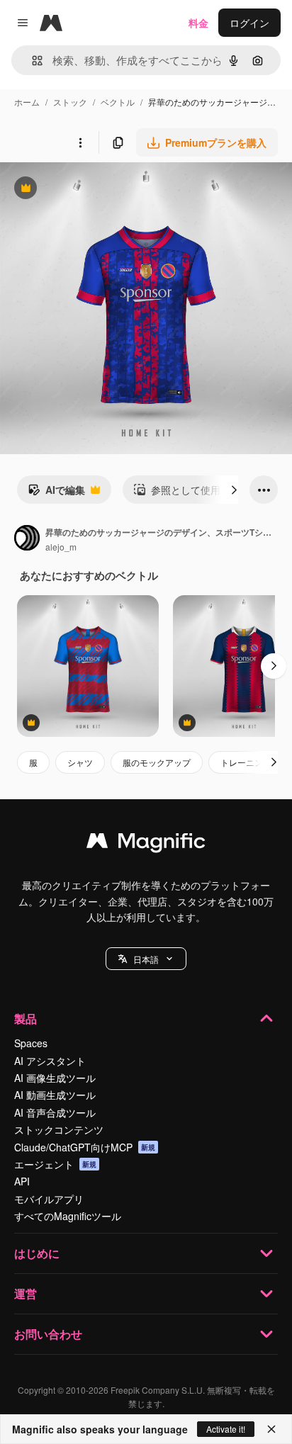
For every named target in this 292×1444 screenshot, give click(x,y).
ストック (70, 102)
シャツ (80, 762)
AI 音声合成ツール (55, 1112)
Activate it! (225, 1429)
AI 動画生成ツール (55, 1095)
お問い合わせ (48, 1334)
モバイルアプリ (49, 1199)
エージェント (55, 1164)
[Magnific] (146, 843)
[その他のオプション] (80, 142)
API (22, 1181)
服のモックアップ (157, 762)
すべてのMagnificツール (67, 1216)
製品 (25, 1018)
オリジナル (97, 189)
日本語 (146, 959)
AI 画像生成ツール (55, 1078)
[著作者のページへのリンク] (27, 539)
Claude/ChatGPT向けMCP (84, 1147)
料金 (198, 23)
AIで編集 (56, 493)
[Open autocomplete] (31, 60)
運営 (25, 1293)
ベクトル (118, 102)
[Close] (271, 1429)
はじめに (37, 1253)
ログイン (249, 23)
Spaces (30, 1043)
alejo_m (61, 547)
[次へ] (234, 489)
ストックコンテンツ (58, 1129)
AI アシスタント (50, 1061)
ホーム (27, 102)
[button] (146, 958)
